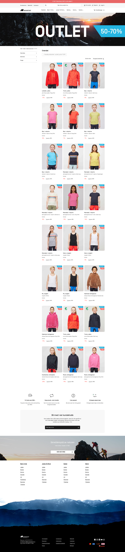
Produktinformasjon (46, 543)
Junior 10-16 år (60, 10)
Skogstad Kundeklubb (60, 543)
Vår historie (61, 452)
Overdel (22, 475)
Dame (68, 10)
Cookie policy (58, 541)
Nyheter (43, 10)
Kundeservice (23, 5)
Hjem (21, 48)
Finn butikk (88, 5)
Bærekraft (30, 5)
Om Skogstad (44, 538)
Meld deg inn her (50, 427)
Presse (43, 545)
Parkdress (23, 479)
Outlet (80, 10)
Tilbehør (22, 484)
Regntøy (22, 482)
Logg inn (102, 5)
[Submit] (45, 5)
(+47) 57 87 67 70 (28, 540)
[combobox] (62, 5)
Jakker (87, 467)
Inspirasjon (36, 5)
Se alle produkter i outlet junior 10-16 (54, 54)
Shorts (22, 472)
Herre (74, 10)
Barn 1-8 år (50, 10)
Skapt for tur (72, 543)
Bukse (22, 470)
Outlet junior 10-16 (29, 48)
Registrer (96, 5)
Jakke (22, 467)
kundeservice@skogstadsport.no (27, 541)
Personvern (44, 541)
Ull (21, 477)
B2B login (72, 545)
